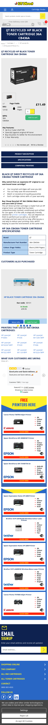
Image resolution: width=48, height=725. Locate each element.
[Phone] (39, 23)
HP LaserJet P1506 (38, 343)
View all (5, 361)
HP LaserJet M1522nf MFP (7, 343)
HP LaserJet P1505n (6, 336)
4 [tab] (27, 326)
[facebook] (3, 697)
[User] (12, 9)
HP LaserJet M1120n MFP (38, 336)
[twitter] (10, 697)
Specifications (24, 160)
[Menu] (5, 10)
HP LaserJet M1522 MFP (6, 351)
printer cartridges (19, 215)
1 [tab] (18, 326)
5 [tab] (30, 326)
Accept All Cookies (24, 721)
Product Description (24, 154)
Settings (24, 710)
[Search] (42, 16)
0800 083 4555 (7, 687)
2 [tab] (21, 326)
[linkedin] (16, 697)
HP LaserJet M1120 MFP (22, 351)
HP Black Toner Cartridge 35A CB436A (24, 297)
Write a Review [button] (37, 145)
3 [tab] (24, 326)
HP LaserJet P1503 (22, 343)
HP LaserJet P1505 (22, 336)
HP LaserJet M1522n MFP (38, 351)
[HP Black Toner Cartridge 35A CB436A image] (24, 282)
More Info (16, 322)
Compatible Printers (24, 165)
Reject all (24, 715)
